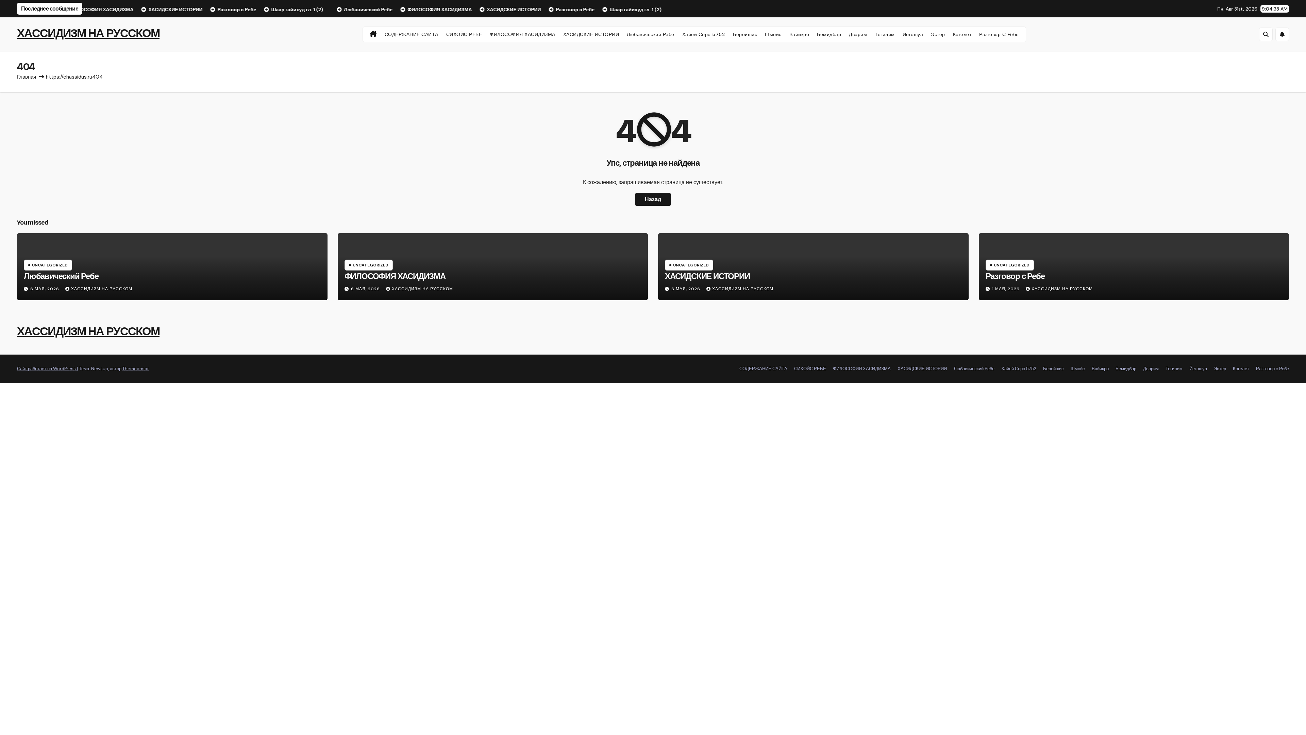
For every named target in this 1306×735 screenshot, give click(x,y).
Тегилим (885, 34)
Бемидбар (829, 34)
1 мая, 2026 (1006, 289)
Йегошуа (913, 34)
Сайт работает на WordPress (47, 369)
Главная (26, 77)
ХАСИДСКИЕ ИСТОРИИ (591, 34)
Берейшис (745, 34)
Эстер (938, 34)
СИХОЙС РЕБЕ (464, 34)
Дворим (858, 34)
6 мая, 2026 (45, 289)
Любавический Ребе (650, 34)
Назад (653, 199)
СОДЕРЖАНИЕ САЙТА (411, 34)
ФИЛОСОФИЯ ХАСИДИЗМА (522, 34)
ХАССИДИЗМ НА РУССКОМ (88, 33)
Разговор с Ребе (999, 34)
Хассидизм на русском (101, 289)
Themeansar (135, 369)
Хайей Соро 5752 (703, 34)
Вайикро (799, 34)
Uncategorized (50, 265)
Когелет (962, 34)
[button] (1266, 34)
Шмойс (773, 34)
